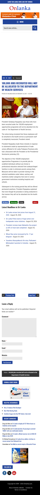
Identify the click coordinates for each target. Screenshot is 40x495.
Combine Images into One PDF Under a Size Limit (17, 414)
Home (5, 372)
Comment (18, 78)
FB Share (5, 202)
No (13, 78)
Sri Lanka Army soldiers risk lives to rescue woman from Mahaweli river (18, 440)
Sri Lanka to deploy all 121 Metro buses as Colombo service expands (18, 424)
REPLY (35, 202)
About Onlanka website (16, 488)
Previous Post (10, 295)
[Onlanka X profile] (9, 472)
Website (4, 355)
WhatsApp (14, 202)
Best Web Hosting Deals (10, 411)
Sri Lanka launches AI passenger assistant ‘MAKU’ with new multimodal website (18, 430)
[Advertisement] (20, 54)
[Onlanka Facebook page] (4, 472)
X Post (21, 202)
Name (4, 341)
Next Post (32, 295)
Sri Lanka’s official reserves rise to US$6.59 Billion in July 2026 (19, 435)
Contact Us (29, 488)
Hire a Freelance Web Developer (12, 407)
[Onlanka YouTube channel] (14, 472)
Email (4, 348)
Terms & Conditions (21, 490)
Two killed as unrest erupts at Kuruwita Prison (23, 444)
